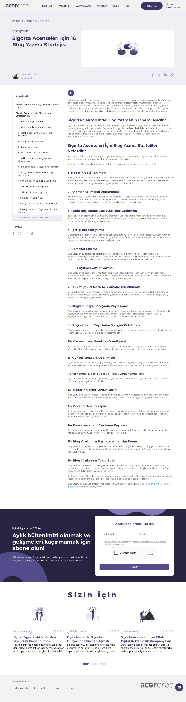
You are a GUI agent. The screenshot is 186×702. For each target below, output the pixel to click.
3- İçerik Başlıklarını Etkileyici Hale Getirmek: (35, 134)
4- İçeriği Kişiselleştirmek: (31, 141)
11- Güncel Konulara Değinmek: (34, 186)
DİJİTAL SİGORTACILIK (173, 6)
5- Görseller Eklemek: (29, 147)
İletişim (70, 688)
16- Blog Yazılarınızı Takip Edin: (34, 217)
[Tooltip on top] (172, 75)
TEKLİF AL (152, 5)
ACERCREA (102, 5)
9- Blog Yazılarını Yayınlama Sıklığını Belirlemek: (36, 174)
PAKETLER (64, 5)
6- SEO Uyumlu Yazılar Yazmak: (34, 152)
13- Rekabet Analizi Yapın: (31, 197)
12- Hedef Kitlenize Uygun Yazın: (34, 192)
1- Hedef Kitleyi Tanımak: (31, 121)
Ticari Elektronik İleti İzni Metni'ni (149, 541)
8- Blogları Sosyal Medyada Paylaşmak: (38, 166)
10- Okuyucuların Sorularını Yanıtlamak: (38, 180)
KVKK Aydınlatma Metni (116, 541)
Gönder (134, 567)
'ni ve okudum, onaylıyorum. (135, 543)
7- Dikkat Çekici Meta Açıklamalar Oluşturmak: (35, 159)
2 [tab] (94, 664)
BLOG (116, 5)
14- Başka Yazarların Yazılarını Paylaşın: (38, 203)
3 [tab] (103, 664)
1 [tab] (86, 664)
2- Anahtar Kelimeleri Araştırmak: (35, 127)
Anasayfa (17, 20)
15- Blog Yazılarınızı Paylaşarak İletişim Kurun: (38, 210)
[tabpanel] (39, 629)
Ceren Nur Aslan (29, 74)
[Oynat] (71, 93)
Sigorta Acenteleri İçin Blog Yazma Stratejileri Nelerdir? (33, 114)
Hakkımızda (20, 688)
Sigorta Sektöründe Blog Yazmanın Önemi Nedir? (37, 106)
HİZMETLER (46, 5)
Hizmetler (41, 688)
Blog (29, 20)
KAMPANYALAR (83, 5)
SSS (127, 5)
